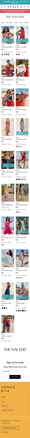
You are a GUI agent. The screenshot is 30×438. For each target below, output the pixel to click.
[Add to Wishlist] (12, 28)
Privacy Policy (16, 420)
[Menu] (2, 7)
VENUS (7, 432)
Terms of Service (5, 423)
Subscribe (15, 377)
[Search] (5, 7)
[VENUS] (13, 7)
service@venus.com (6, 420)
